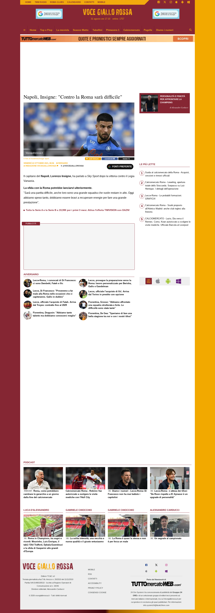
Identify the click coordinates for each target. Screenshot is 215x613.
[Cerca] (190, 30)
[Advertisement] (164, 419)
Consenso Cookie (97, 592)
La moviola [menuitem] (62, 30)
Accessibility (94, 583)
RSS (90, 574)
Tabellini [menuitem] (97, 30)
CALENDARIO (74, 2)
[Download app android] (182, 2)
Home (28, 2)
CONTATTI (89, 2)
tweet (125, 159)
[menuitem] (24, 30)
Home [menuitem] (33, 30)
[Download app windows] (188, 2)
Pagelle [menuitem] (148, 30)
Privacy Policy (95, 588)
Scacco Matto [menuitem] (81, 30)
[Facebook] (159, 2)
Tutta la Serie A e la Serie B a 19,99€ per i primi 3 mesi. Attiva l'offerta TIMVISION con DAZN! (78, 210)
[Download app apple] (177, 2)
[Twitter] (164, 2)
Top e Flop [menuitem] (46, 30)
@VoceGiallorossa (73, 166)
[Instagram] (171, 2)
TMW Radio (41, 2)
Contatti (92, 579)
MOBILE (101, 2)
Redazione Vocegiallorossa (41, 166)
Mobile (91, 570)
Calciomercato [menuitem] (131, 30)
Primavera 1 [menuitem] (112, 30)
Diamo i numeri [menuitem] (164, 30)
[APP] (149, 281)
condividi (109, 159)
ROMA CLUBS (57, 2)
